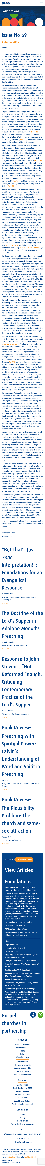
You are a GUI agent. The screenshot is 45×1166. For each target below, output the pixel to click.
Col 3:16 (12, 362)
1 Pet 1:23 (10, 186)
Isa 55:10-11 (35, 132)
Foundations (23, 1098)
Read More (6, 603)
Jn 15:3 (22, 248)
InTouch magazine (22, 1094)
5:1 (18, 245)
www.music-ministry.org (11, 344)
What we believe (23, 1048)
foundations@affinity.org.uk (15, 948)
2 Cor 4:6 (29, 166)
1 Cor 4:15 (29, 248)
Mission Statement (22, 1044)
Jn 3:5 (7, 245)
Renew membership (22, 1075)
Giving (22, 1118)
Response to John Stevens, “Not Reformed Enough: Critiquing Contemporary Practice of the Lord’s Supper (22, 682)
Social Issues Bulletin (22, 1101)
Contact (23, 1114)
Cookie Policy (16, 1162)
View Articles (19, 870)
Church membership (22, 1065)
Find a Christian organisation (22, 1124)
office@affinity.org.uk (23, 1142)
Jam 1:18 (16, 181)
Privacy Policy (6, 1162)
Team (22, 1051)
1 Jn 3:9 (13, 245)
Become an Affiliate (22, 1071)
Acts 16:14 (38, 161)
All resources (22, 1085)
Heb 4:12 (23, 140)
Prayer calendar (22, 1091)
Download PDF (24, 859)
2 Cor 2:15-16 (32, 289)
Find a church (22, 1121)
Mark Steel (11, 1157)
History (22, 1054)
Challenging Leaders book (22, 1104)
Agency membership (22, 1068)
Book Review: (16, 728)
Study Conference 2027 (22, 1088)
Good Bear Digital (30, 1157)
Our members (22, 1062)
